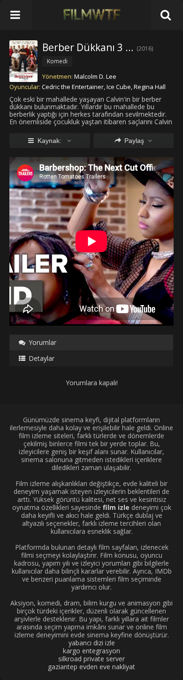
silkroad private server (91, 658)
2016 (145, 48)
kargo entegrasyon (91, 650)
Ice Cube (119, 86)
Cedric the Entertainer (73, 86)
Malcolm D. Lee (95, 76)
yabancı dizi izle (92, 642)
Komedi (57, 61)
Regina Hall (150, 86)
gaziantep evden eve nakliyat (91, 666)
